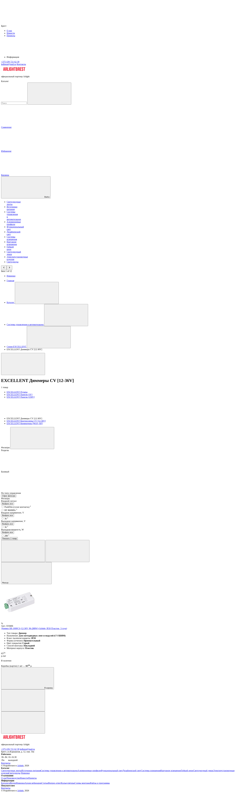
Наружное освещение (12, 243)
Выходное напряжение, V (13, 521)
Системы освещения (12, 238)
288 (6, 536)
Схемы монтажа (82, 783)
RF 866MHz (10, 510)
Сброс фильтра (8, 496)
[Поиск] (49, 94)
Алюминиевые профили (14, 223)
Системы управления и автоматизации (59, 770)
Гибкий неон (10, 248)
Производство (13, 778)
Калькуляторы (68, 783)
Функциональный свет (112, 770)
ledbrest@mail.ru (27, 749)
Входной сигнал (9, 501)
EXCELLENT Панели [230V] (21, 397)
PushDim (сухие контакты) (17, 507)
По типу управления (11, 493)
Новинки (11, 276)
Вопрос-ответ (54, 783)
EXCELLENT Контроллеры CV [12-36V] (26, 421)
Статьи (45, 783)
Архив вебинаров (33, 783)
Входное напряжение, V (12, 512)
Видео (13, 783)
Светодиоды (12, 262)
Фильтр (5, 583)
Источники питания (12, 208)
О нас (9, 30)
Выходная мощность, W (12, 529)
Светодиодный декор (203, 770)
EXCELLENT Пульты (17, 392)
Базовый (5, 471)
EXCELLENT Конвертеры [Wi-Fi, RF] (25, 423)
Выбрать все (7, 504)
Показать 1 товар (9, 538)
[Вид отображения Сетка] (23, 551)
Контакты (21, 64)
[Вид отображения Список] (67, 551)
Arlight (20, 765)
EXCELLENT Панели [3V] (19, 394)
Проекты (11, 35)
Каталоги (5, 783)
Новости (11, 33)
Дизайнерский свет (132, 770)
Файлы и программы (100, 783)
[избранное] (23, 722)
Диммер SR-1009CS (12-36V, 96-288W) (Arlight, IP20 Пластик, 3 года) (34, 628)
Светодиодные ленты (11, 770)
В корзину (48, 688)
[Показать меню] (37, 293)
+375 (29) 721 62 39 (10, 749)
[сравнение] (23, 700)
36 (6, 518)
